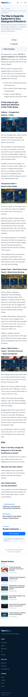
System (3, 645)
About (2, 677)
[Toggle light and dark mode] (21, 2)
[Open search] (17, 2)
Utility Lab (3, 663)
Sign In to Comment (14, 533)
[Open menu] (25, 2)
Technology (4, 642)
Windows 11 (4, 648)
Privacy (3, 686)
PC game (8, 8)
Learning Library (5, 669)
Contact (3, 680)
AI (1, 651)
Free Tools (3, 666)
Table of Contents (9, 49)
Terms (2, 683)
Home (2, 8)
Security (3, 654)
